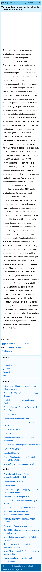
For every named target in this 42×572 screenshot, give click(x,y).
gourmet (6, 369)
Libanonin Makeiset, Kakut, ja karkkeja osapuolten (19, 439)
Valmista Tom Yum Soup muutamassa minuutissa (19, 520)
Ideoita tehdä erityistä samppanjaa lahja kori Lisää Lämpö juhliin (22, 491)
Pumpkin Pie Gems (12, 449)
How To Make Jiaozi (12, 430)
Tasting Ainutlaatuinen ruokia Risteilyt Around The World (19, 458)
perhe (30, 3)
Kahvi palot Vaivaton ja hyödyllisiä (18, 526)
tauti (10, 3)
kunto (37, 3)
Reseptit (6, 372)
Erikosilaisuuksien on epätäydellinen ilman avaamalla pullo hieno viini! (21, 475)
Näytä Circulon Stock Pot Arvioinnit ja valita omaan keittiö (21, 552)
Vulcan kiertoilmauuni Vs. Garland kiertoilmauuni (18, 559)
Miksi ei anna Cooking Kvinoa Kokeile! (20, 508)
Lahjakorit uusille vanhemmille (16, 418)
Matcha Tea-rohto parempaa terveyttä (19, 464)
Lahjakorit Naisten (11, 453)
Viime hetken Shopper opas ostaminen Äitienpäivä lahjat (20, 387)
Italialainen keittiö (11, 414)
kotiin (4, 3)
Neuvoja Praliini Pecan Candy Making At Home (20, 502)
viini (4, 376)
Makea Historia (10, 434)
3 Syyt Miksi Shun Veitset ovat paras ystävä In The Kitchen (21, 531)
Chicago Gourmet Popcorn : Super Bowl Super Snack (20, 408)
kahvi (5, 362)
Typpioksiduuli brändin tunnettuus (15, 344)
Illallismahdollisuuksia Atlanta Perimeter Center (20, 423)
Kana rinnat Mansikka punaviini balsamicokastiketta (17, 545)
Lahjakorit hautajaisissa (13, 481)
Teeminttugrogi (10, 485)
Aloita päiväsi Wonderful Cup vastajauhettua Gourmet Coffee (16, 513)
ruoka (16, 3)
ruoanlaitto (7, 365)
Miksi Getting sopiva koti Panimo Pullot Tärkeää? (20, 538)
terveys (24, 3)
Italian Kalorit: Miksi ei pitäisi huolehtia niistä (22, 445)
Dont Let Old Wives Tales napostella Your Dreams (21, 394)
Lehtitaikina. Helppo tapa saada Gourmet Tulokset (20, 401)
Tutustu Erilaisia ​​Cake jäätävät (16, 497)
